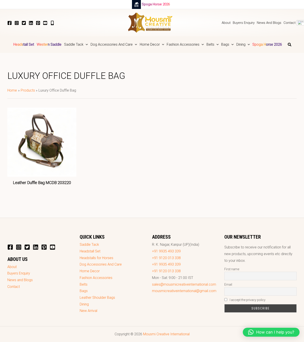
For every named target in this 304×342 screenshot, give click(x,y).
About (12, 267)
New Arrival (88, 311)
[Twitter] (24, 23)
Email (228, 284)
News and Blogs (20, 280)
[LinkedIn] (31, 23)
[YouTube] (45, 23)
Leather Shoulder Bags (97, 297)
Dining (84, 304)
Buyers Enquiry (18, 273)
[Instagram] (16, 23)
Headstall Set (90, 251)
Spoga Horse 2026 (156, 4)
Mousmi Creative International (166, 334)
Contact (13, 287)
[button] (85, 44)
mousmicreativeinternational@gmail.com (184, 291)
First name (231, 269)
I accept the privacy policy (247, 300)
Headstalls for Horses (96, 258)
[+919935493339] (52, 23)
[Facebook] (9, 23)
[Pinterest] (38, 23)
